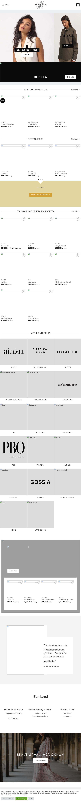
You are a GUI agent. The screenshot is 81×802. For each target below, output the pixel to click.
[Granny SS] (40, 157)
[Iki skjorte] (67, 107)
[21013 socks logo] (67, 157)
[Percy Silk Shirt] (67, 229)
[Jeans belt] (13, 229)
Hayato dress (32, 124)
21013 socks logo (61, 173)
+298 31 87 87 (40, 713)
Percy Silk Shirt (60, 246)
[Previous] (4, 158)
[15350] (40, 229)
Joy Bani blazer (6, 318)
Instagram (67, 716)
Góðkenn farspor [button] (21, 799)
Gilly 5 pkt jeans (33, 318)
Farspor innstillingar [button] (7, 799)
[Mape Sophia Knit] (49, 588)
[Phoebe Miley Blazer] (66, 588)
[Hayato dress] (40, 107)
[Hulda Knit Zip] (32, 588)
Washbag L (32, 282)
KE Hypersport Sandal (63, 282)
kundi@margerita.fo (40, 716)
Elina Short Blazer (7, 124)
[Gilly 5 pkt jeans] (40, 301)
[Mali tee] (13, 265)
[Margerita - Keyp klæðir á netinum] (40, 5)
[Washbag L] (40, 265)
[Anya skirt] (13, 157)
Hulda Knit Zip (29, 599)
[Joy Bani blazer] (13, 301)
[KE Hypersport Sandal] (67, 265)
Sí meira (74, 90)
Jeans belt (4, 246)
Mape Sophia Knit (47, 599)
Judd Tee (10, 599)
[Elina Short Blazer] (13, 107)
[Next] (77, 158)
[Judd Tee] (15, 588)
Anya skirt (4, 173)
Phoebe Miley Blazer (65, 599)
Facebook (67, 713)
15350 (30, 246)
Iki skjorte (58, 124)
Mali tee (4, 282)
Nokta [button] (30, 799)
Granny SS (32, 173)
